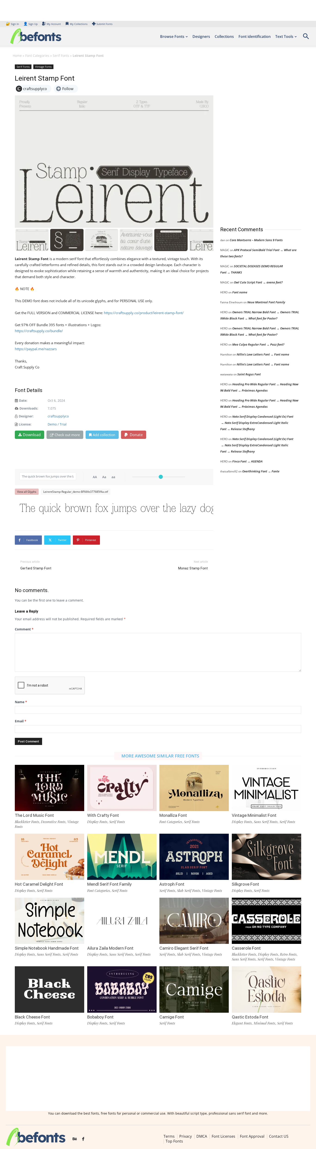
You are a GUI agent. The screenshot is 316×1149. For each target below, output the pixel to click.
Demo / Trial (57, 424)
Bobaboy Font (100, 1017)
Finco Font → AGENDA (247, 461)
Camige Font (171, 1017)
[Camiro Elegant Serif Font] (194, 921)
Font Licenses (223, 1136)
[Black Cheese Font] (49, 989)
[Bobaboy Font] (122, 989)
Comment (24, 629)
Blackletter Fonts (27, 821)
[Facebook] (83, 1139)
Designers (201, 36)
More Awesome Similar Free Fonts (160, 756)
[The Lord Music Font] (49, 788)
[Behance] (75, 1139)
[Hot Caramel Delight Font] (49, 857)
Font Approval (252, 1136)
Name (21, 702)
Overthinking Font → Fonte (260, 471)
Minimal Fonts (264, 1023)
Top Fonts (174, 1141)
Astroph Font (171, 884)
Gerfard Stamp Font (35, 568)
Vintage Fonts (43, 66)
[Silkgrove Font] (266, 857)
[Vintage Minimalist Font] (266, 788)
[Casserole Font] (266, 921)
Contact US (278, 1136)
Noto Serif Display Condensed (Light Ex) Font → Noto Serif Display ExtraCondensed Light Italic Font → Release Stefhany (256, 422)
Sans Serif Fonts (266, 821)
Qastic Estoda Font (250, 1017)
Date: (23, 400)
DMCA (201, 1136)
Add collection (104, 434)
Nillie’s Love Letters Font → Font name (263, 354)
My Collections (78, 24)
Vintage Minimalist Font (254, 815)
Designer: (26, 416)
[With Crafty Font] (122, 788)
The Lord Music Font (34, 815)
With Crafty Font (103, 815)
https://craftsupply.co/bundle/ (39, 330)
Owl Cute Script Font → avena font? (258, 282)
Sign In (13, 24)
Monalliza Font (173, 815)
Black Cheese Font (32, 1017)
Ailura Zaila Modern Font (110, 948)
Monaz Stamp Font (193, 568)
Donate (136, 434)
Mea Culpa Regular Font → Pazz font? (258, 344)
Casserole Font (246, 948)
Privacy (185, 1136)
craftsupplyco (58, 416)
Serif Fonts (61, 55)
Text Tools (284, 36)
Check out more (67, 434)
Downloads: (28, 408)
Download (32, 434)
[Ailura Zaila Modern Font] (122, 921)
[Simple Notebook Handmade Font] (49, 921)
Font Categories (37, 55)
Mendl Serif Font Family (109, 884)
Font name (239, 292)
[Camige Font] (194, 989)
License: (25, 424)
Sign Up (30, 24)
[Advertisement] (255, 140)
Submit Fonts (104, 24)
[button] (305, 38)
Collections (224, 36)
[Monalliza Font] (194, 788)
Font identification (255, 36)
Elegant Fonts (242, 1023)
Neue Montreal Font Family (266, 302)
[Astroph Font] (194, 857)
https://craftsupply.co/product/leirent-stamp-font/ (144, 312)
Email (20, 721)
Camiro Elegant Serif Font (183, 948)
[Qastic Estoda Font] (266, 989)
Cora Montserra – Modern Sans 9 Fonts (256, 240)
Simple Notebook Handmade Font (47, 948)
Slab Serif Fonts (188, 890)
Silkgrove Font (245, 884)
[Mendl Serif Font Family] (122, 857)
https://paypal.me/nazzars (36, 349)
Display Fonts (97, 821)
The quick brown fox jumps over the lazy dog (116, 508)
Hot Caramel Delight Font (39, 884)
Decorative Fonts (53, 821)
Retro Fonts (288, 954)
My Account (54, 24)
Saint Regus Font (249, 374)
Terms (169, 1136)
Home (17, 55)
